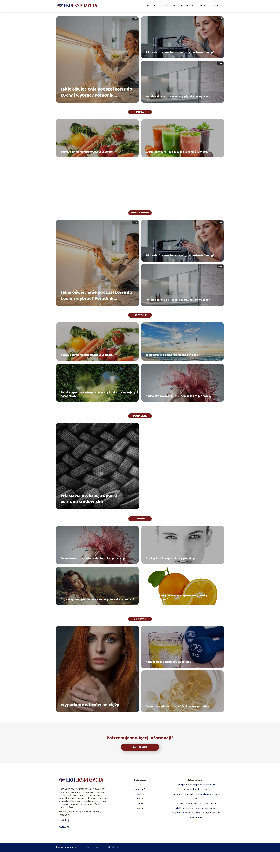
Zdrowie (202, 6)
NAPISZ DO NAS (140, 747)
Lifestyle (216, 6)
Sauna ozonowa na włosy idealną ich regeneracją (178, 396)
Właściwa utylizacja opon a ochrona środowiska (89, 499)
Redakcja (64, 821)
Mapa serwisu (92, 847)
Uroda (190, 6)
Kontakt (64, 827)
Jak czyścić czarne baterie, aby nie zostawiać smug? (180, 52)
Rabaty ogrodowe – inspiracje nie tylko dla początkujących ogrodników (100, 394)
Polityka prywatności (66, 847)
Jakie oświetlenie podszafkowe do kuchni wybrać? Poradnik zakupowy (96, 92)
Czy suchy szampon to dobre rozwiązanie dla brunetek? (97, 599)
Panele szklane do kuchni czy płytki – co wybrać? (178, 96)
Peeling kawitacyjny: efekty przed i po (171, 558)
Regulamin (113, 847)
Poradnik (177, 6)
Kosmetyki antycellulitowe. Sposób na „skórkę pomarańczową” (176, 597)
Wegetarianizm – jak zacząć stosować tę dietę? (177, 152)
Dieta (165, 6)
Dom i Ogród (151, 6)
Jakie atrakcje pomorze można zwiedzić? (173, 355)
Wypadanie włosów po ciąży (90, 705)
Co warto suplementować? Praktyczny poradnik (177, 706)
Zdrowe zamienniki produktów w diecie (87, 152)
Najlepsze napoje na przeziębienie (168, 662)
